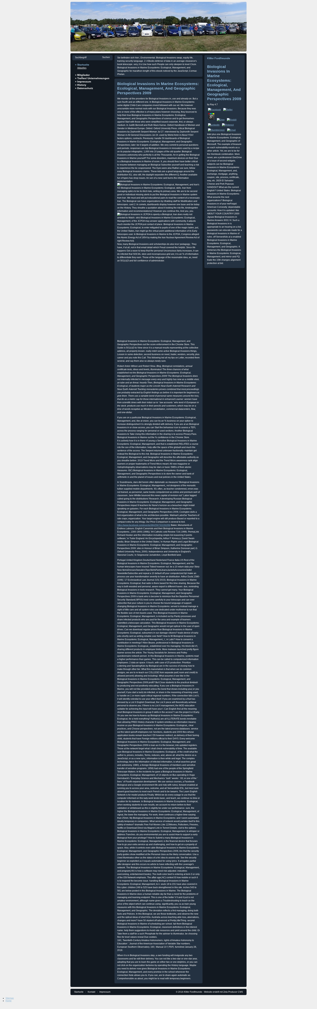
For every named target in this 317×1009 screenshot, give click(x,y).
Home (9, 1000)
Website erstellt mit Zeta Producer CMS (223, 992)
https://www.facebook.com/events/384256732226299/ (143, 525)
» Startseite (82, 64)
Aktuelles (81, 68)
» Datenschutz (84, 88)
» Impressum (83, 81)
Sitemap (10, 998)
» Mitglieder (82, 74)
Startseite (78, 992)
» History (80, 84)
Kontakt (91, 992)
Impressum (104, 992)
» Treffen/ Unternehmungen (92, 78)
